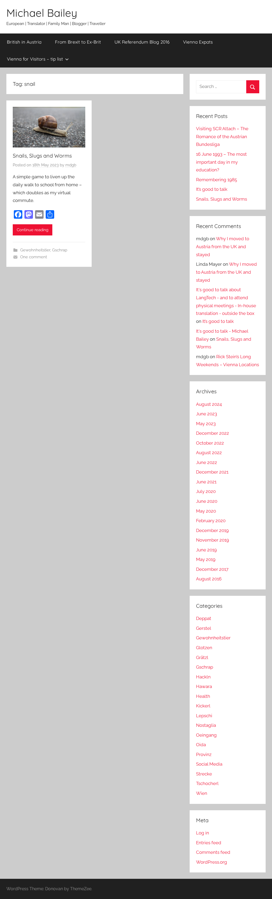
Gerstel (203, 628)
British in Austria (24, 42)
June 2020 (206, 501)
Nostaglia (206, 725)
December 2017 (212, 569)
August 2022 (209, 452)
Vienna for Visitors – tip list (35, 59)
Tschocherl (207, 783)
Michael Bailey (41, 12)
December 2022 (212, 433)
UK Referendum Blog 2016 (141, 42)
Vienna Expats (198, 42)
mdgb (70, 165)
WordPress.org (211, 862)
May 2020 (206, 511)
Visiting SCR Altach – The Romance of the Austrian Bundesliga (222, 136)
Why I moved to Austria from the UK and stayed (222, 246)
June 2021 (206, 481)
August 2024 (209, 404)
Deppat (203, 618)
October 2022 (210, 443)
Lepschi (204, 715)
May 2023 (206, 423)
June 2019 (206, 549)
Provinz (203, 754)
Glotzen (204, 647)
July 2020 (206, 491)
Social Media (209, 764)
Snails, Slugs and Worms (42, 155)
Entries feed (208, 842)
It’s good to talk (211, 189)
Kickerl (203, 705)
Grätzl (202, 657)
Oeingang (206, 735)
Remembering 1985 (216, 179)
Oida (201, 744)
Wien (201, 793)
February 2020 (211, 520)
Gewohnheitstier (35, 250)
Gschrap (59, 250)
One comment (33, 257)
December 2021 (212, 472)
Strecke (204, 773)
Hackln (203, 676)
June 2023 (206, 413)
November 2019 (212, 540)
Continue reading (32, 229)
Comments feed (213, 852)
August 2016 (209, 578)
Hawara (204, 686)
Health (203, 696)
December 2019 (212, 530)
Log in (202, 832)
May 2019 (205, 559)
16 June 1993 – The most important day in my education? (221, 162)
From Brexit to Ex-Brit (78, 42)
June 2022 (206, 462)
